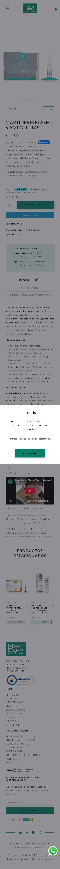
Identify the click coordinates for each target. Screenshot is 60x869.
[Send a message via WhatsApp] (53, 850)
